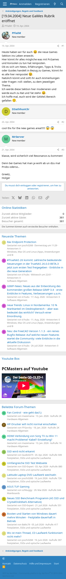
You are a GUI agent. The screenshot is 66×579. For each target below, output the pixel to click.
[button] (3, 559)
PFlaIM (8, 25)
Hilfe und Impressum (40, 563)
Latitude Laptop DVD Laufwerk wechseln (31, 474)
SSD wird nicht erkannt (21, 451)
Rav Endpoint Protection (21, 242)
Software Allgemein (17, 280)
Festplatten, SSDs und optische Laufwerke (29, 458)
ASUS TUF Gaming (18, 486)
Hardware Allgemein (17, 419)
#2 (63, 121)
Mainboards (13, 493)
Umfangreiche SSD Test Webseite (27, 463)
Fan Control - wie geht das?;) (24, 412)
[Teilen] (58, 46)
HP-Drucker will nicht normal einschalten (32, 424)
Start (56, 563)
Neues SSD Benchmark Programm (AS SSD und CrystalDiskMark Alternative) (35, 500)
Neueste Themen (14, 236)
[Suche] (61, 4)
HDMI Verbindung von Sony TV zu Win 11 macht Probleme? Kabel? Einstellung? (32, 437)
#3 (63, 149)
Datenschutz (20, 563)
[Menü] (5, 4)
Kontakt (6, 563)
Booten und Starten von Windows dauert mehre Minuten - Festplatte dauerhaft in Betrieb (31, 517)
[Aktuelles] (54, 4)
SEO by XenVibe (9, 573)
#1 (63, 45)
